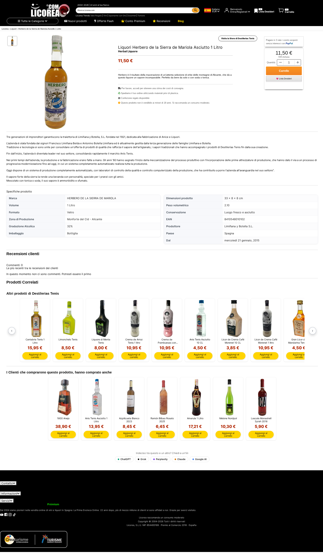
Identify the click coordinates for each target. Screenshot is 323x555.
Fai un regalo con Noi (105, 504)
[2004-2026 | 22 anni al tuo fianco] (50, 10)
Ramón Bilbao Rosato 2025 (162, 420)
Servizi (5, 500)
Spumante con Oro (117, 15)
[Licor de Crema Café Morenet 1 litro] (267, 318)
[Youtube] (1, 514)
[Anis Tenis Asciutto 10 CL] (201, 318)
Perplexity (162, 459)
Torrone (141, 15)
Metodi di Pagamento (136, 497)
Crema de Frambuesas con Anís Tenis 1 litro (167, 341)
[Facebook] (6, 514)
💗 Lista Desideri (284, 78)
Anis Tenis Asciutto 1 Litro (96, 420)
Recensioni (163, 21)
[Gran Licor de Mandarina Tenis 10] (300, 318)
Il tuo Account (11, 504)
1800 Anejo (63, 418)
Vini (105, 15)
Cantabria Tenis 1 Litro (35, 341)
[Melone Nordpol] (229, 397)
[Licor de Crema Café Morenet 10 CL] (234, 318)
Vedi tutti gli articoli (15, 479)
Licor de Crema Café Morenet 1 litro (266, 341)
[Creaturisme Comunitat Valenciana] (33, 539)
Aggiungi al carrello (35, 356)
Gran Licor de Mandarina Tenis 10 (299, 341)
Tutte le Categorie (32, 21)
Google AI (201, 459)
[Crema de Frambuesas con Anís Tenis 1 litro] (168, 318)
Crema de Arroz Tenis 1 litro (134, 341)
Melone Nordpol (228, 418)
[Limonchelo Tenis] (69, 318)
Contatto (7, 483)
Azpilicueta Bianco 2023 (129, 420)
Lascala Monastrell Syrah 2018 (261, 420)
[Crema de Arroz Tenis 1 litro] (135, 318)
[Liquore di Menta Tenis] (102, 318)
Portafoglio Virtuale (75, 504)
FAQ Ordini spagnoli (106, 497)
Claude (181, 459)
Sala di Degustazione (164, 504)
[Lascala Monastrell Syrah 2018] (262, 397)
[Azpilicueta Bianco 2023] (130, 397)
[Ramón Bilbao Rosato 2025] (163, 397)
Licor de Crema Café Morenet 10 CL (233, 341)
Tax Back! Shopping (135, 504)
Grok (143, 459)
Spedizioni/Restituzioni (75, 497)
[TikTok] (14, 514)
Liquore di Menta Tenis (101, 341)
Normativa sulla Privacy (42, 497)
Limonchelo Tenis (68, 339)
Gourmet (132, 15)
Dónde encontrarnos (193, 497)
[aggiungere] (297, 62)
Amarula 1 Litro (195, 418)
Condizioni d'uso (12, 497)
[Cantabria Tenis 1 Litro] (36, 318)
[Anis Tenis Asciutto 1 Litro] (97, 397)
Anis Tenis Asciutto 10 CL (200, 341)
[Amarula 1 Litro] (196, 397)
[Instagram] (10, 514)
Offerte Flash (105, 21)
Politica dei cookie (165, 497)
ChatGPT (125, 459)
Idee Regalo (96, 15)
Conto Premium (134, 21)
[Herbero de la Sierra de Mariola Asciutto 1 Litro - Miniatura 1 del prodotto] (12, 41)
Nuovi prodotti (77, 21)
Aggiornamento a (41, 504)
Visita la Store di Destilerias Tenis (237, 38)
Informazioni (9, 493)
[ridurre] (280, 62)
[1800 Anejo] (64, 397)
